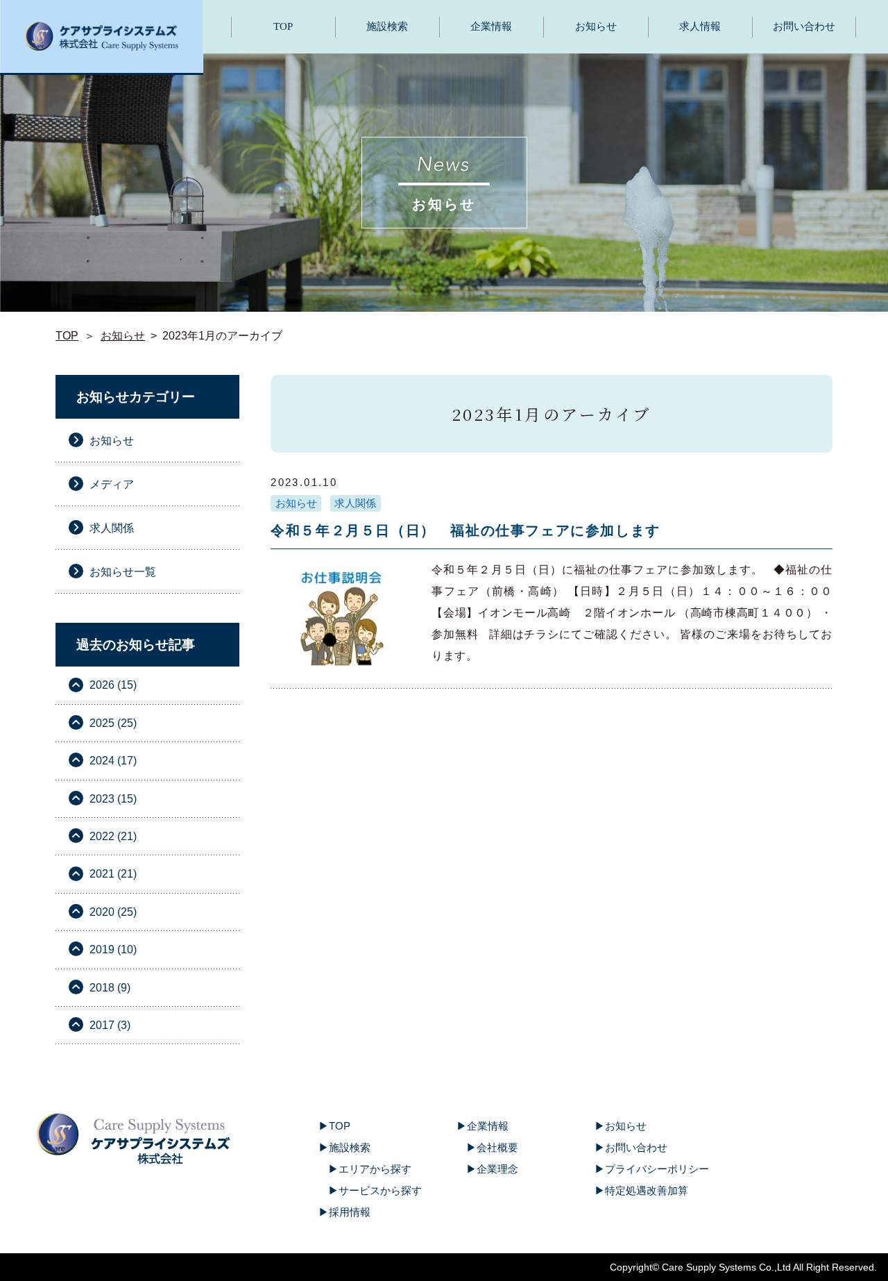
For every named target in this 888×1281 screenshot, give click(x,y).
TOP (283, 26)
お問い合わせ (804, 26)
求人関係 (355, 503)
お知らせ (596, 26)
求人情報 (700, 26)
